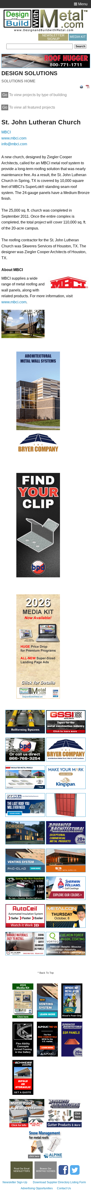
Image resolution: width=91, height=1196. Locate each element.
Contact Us (64, 1188)
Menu (82, 4)
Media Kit (78, 37)
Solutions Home (18, 81)
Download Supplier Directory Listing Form (59, 1182)
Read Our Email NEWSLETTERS (22, 1169)
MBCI (6, 132)
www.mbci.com (13, 138)
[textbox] (39, 46)
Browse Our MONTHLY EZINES (45, 1169)
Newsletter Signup (53, 37)
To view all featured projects (28, 107)
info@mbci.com (14, 144)
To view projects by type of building (34, 95)
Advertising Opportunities (37, 1188)
